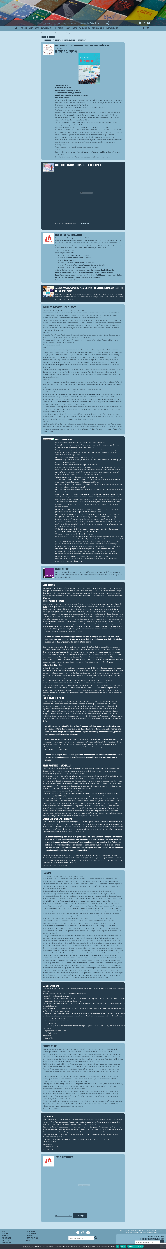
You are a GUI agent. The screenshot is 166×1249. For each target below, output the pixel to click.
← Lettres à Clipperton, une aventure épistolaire (63, 40)
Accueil (43, 33)
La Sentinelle (57, 33)
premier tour (82, 243)
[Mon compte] (144, 28)
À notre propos (71, 28)
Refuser (123, 1246)
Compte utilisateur (32, 1238)
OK (117, 1246)
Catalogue (23, 28)
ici (83, 310)
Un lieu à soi (59, 28)
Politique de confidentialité (135, 1246)
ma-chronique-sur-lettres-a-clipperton (65, 223)
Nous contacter (112, 28)
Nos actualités (46, 28)
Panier (28, 1240)
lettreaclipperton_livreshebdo (63, 1216)
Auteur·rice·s (34, 28)
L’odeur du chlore (57, 891)
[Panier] (148, 28)
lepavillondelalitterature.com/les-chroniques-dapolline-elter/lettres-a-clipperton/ (83, 157)
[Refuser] (164, 1246)
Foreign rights (84, 28)
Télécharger (84, 223)
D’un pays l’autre (98, 28)
